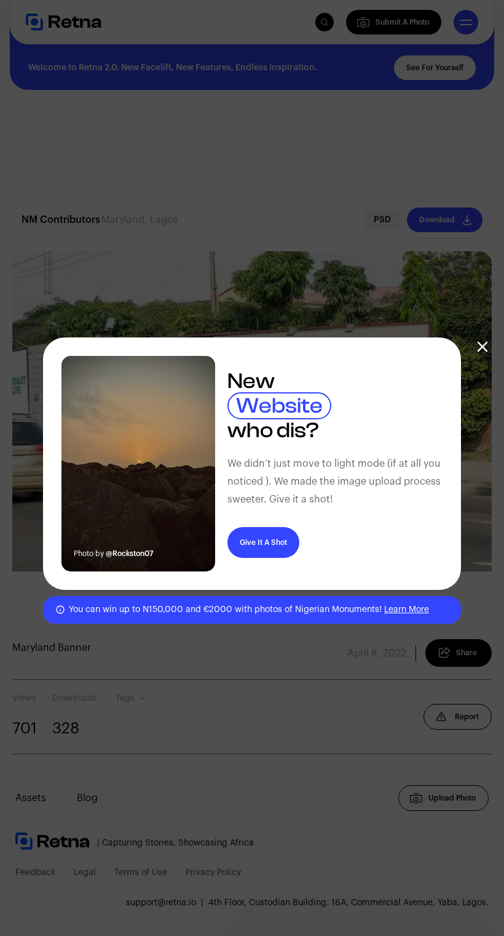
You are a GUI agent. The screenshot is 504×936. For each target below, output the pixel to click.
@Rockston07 (130, 553)
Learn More (406, 609)
